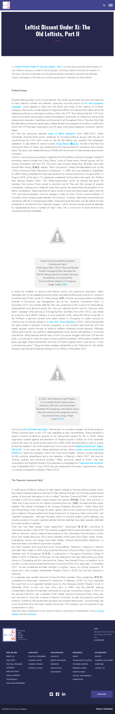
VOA (64, 284)
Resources (77, 652)
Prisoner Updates (80, 664)
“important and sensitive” (91, 463)
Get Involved (100, 652)
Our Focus (33, 652)
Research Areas (80, 668)
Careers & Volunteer (104, 660)
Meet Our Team (12, 671)
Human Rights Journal (82, 660)
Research (55, 664)
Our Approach (57, 652)
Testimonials (11, 679)
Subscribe (99, 664)
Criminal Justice (35, 668)
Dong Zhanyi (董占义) (67, 144)
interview (62, 322)
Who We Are (11, 652)
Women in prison (35, 664)
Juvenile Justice (35, 660)
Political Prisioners (37, 656)
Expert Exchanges (58, 660)
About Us (10, 656)
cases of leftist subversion (62, 134)
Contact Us (100, 668)
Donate (98, 656)
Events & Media (79, 672)
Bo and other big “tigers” (36, 429)
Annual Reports (13, 675)
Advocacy (55, 656)
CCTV (61, 419)
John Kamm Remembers (15, 683)
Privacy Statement (104, 709)
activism (32, 614)
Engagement (56, 672)
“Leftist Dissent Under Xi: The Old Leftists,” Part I (38, 67)
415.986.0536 (99, 640)
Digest (75, 656)
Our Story (10, 660)
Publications (56, 668)
